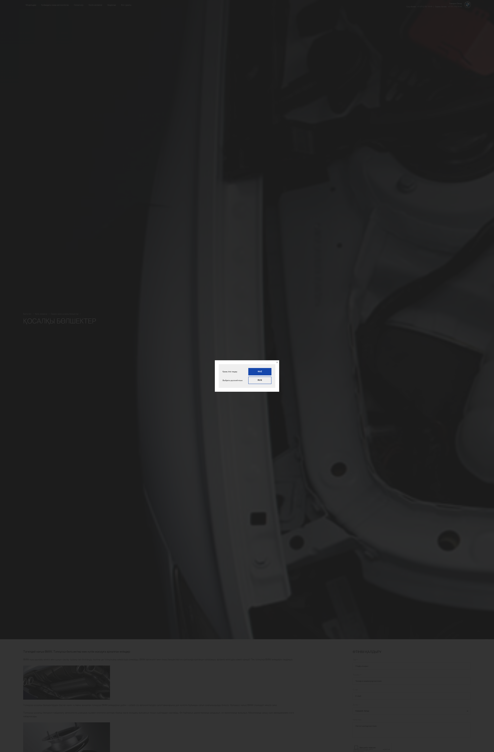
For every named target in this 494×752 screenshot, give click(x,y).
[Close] (277, 362)
